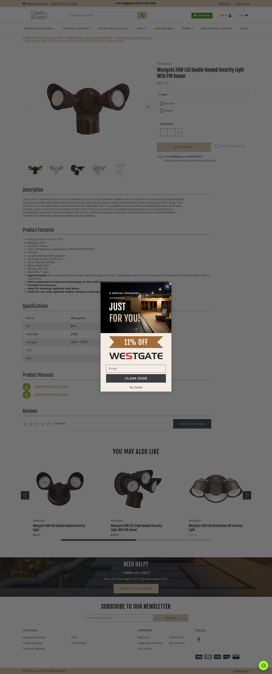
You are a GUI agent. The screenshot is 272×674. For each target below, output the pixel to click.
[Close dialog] (167, 286)
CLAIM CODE (136, 378)
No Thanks (136, 387)
